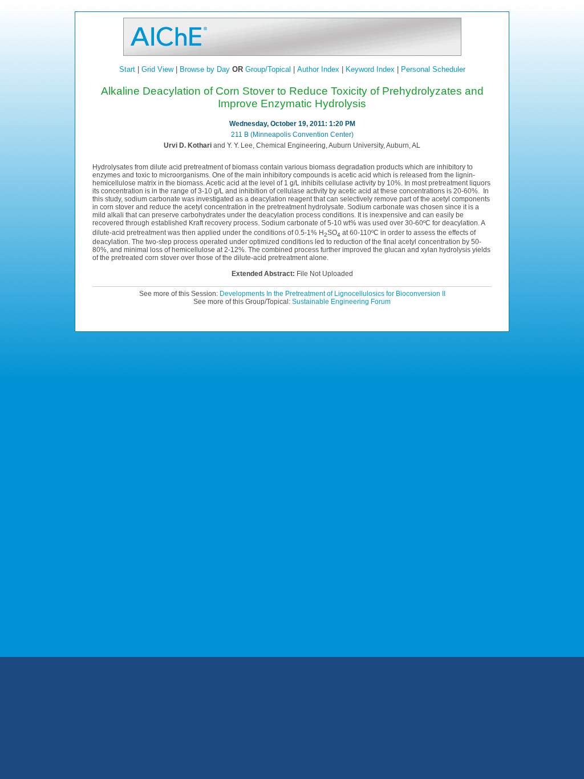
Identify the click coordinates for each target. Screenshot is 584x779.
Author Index (318, 69)
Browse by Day (205, 69)
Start (127, 69)
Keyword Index (370, 69)
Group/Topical (268, 69)
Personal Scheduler (433, 69)
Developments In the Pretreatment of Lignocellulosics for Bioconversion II (332, 294)
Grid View (157, 69)
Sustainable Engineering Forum (341, 302)
